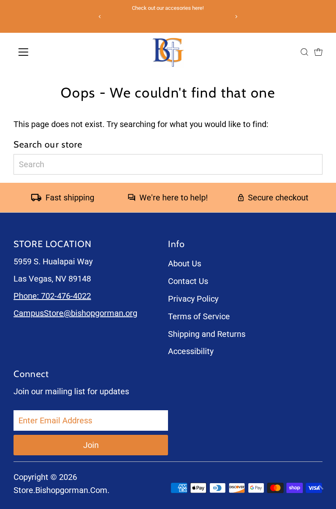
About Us (184, 263)
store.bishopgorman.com (60, 490)
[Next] (236, 16)
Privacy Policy (193, 299)
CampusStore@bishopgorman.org (75, 313)
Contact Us (188, 281)
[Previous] (100, 16)
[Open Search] (304, 52)
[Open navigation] (53, 52)
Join (91, 445)
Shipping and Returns (206, 334)
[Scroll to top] (319, 486)
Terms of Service (199, 316)
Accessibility (190, 351)
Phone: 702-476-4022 (52, 296)
